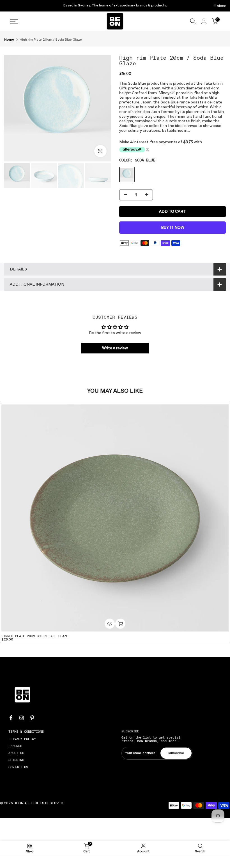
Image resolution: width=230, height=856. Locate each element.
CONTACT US (18, 767)
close (11, 6)
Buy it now (172, 227)
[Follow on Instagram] (21, 717)
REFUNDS (15, 746)
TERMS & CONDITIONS (26, 731)
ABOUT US (16, 753)
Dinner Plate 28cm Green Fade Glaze (34, 636)
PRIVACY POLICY (22, 739)
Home (9, 39)
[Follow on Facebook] (10, 717)
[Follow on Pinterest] (32, 717)
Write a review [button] (115, 348)
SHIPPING (16, 760)
